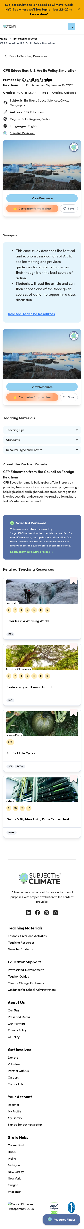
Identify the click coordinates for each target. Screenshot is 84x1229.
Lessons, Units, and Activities (27, 936)
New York (14, 1178)
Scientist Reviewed (22, 133)
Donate (13, 1057)
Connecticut (16, 1145)
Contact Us (15, 1084)
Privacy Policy (17, 1030)
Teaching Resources (21, 942)
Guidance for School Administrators (32, 990)
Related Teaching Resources (31, 314)
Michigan (14, 1165)
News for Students (20, 949)
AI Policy (14, 1037)
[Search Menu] (71, 26)
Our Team (14, 1010)
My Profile (14, 1111)
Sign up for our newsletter (25, 1124)
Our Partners (17, 1024)
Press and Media (19, 1017)
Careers (13, 1077)
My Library (15, 1118)
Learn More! (39, 14)
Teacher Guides (18, 976)
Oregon (13, 1185)
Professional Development (26, 970)
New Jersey (16, 1172)
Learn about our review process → (31, 551)
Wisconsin (14, 1192)
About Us (16, 1002)
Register (13, 1105)
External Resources (25, 38)
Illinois (12, 1152)
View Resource (42, 198)
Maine (12, 1158)
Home (3, 38)
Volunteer (14, 1064)
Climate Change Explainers (26, 983)
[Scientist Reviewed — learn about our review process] (74, 147)
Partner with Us (18, 1071)
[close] (78, 9)
